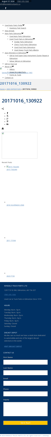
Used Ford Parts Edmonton (24, 47)
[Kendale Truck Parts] (16, 72)
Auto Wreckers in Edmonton (15, 53)
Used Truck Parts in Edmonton (21, 39)
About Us (8, 66)
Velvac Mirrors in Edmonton (20, 61)
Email (6, 378)
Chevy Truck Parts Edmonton (25, 44)
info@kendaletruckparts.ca (10, 4)
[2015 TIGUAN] (13, 167)
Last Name (8, 368)
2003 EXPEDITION (14, 89)
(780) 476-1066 (23, 1)
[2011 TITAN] (25, 238)
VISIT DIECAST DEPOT (13, 346)
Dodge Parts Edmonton (23, 42)
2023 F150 (11, 276)
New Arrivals (9, 31)
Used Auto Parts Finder (14, 25)
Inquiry (6, 400)
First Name (8, 357)
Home (2, 89)
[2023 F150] (25, 273)
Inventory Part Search (17, 28)
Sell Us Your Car (11, 64)
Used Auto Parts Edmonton (20, 36)
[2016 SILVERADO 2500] (25, 202)
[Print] (3, 129)
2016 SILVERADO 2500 (15, 205)
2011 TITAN (11, 240)
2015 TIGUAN (12, 169)
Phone (6, 389)
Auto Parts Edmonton (13, 33)
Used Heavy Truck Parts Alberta (26, 50)
